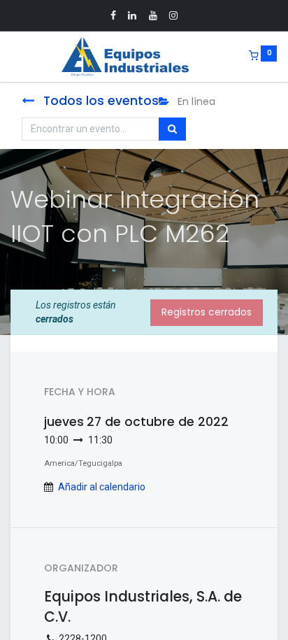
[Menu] (12, 56)
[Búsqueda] (172, 129)
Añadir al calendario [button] (101, 486)
